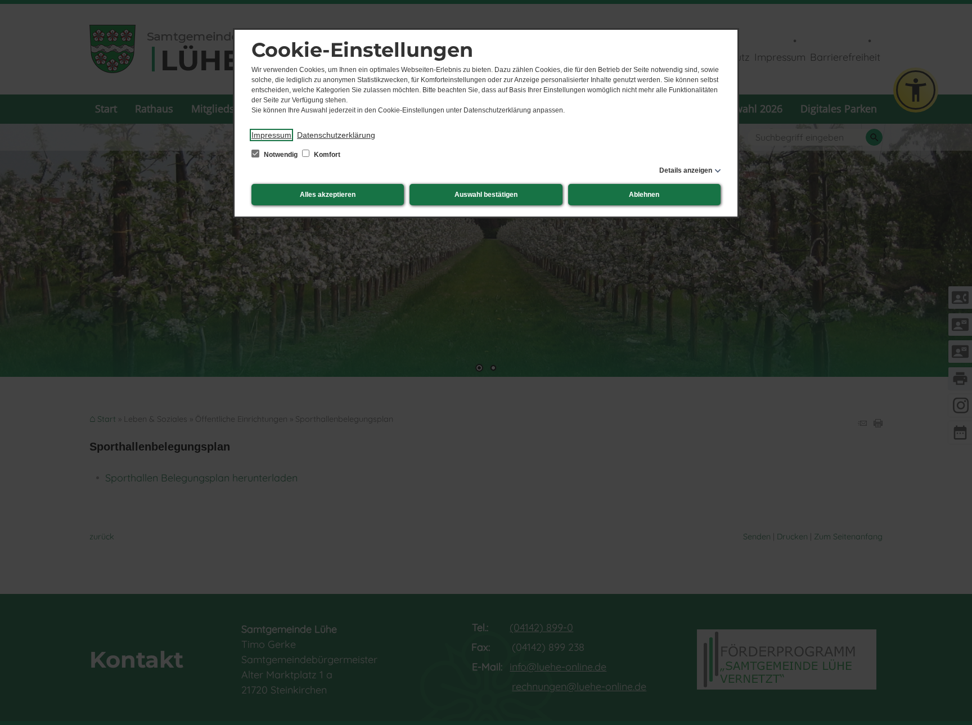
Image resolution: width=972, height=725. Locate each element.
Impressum (271, 134)
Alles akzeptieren (328, 195)
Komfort (326, 155)
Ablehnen (644, 195)
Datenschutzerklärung (336, 134)
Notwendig (280, 155)
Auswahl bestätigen (486, 195)
